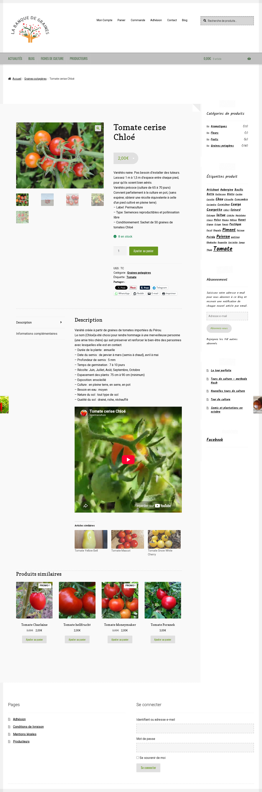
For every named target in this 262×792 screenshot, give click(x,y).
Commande (138, 20)
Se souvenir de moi (153, 758)
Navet (242, 220)
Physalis (217, 230)
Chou (219, 199)
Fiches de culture (52, 58)
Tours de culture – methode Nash (229, 381)
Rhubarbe (212, 242)
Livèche (230, 215)
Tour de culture (220, 399)
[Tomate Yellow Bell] (91, 539)
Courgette (214, 209)
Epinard (236, 210)
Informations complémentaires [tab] (36, 333)
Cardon (239, 194)
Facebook (215, 440)
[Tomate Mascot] (127, 539)
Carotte (210, 199)
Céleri (226, 210)
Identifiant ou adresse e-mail (155, 719)
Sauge (242, 242)
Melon (217, 220)
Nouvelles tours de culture (228, 391)
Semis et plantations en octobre (227, 410)
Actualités (15, 58)
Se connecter (148, 767)
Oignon (210, 224)
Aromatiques (219, 126)
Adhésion (156, 20)
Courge (236, 204)
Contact (172, 20)
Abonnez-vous (219, 328)
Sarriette (233, 242)
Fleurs (214, 133)
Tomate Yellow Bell (86, 550)
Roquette (222, 242)
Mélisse (233, 220)
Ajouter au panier (143, 251)
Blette (230, 194)
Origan (217, 224)
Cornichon (224, 205)
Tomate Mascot (120, 550)
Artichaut (213, 190)
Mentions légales (24, 734)
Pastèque (235, 224)
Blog (184, 20)
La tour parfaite (221, 370)
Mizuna (225, 220)
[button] (98, 128)
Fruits (214, 139)
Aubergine (226, 190)
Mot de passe (145, 739)
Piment (229, 230)
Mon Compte (104, 20)
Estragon (211, 215)
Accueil (16, 78)
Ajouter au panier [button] (34, 639)
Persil (209, 230)
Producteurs (78, 58)
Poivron (223, 236)
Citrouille (228, 199)
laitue (221, 215)
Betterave (220, 194)
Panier (121, 20)
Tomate (131, 277)
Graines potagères (35, 78)
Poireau (240, 230)
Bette (210, 194)
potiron (235, 237)
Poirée (211, 237)
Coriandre (211, 204)
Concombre (241, 199)
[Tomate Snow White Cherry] (164, 539)
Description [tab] (24, 322)
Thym (209, 250)
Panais (225, 224)
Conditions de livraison (28, 726)
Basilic (238, 190)
